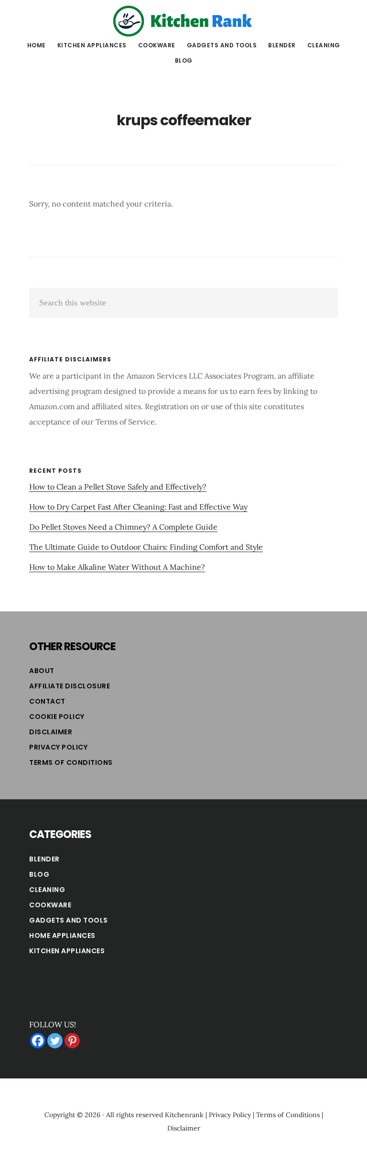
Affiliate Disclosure (69, 686)
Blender (44, 859)
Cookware (50, 905)
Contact (47, 701)
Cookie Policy (57, 716)
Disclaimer (50, 732)
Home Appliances (62, 935)
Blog (39, 874)
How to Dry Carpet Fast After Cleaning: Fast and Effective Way (138, 506)
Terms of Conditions (71, 762)
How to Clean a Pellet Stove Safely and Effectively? (117, 486)
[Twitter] (55, 1040)
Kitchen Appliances (67, 951)
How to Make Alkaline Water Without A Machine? (117, 567)
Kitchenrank (184, 1114)
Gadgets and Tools (68, 920)
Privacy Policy (58, 747)
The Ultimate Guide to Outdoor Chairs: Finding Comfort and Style (146, 547)
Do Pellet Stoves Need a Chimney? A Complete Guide (123, 527)
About (41, 670)
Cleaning (47, 889)
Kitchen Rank (183, 21)
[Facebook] (37, 1040)
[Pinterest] (72, 1040)
